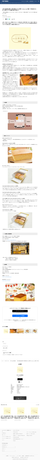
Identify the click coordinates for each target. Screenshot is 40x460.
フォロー (20, 379)
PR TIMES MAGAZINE (16, 437)
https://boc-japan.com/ (20, 384)
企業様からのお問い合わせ (15, 457)
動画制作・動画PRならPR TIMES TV (17, 433)
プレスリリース (7, 360)
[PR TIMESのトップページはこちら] (5, 1)
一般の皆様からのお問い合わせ (24, 457)
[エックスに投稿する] (6, 19)
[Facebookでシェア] (8, 19)
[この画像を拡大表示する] (5, 331)
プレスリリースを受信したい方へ (6, 436)
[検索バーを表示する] (38, 1)
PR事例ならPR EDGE (29, 435)
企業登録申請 (31, 1)
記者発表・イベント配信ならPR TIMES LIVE (19, 435)
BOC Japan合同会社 (13, 360)
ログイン (35, 1)
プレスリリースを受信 (25, 1)
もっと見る (37, 404)
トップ (2, 360)
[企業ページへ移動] (20, 370)
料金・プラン (4, 434)
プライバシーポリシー (12, 455)
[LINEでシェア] (9, 19)
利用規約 (23, 455)
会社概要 (7, 455)
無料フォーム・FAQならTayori (31, 433)
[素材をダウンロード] (12, 19)
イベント (4, 343)
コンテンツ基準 (18, 455)
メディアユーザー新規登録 (20, 315)
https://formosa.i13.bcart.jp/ (6, 280)
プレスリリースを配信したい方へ (6, 438)
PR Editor (14, 440)
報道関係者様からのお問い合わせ (29, 455)
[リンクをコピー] (14, 19)
